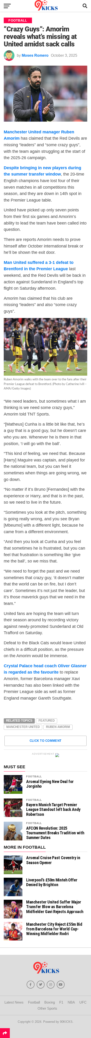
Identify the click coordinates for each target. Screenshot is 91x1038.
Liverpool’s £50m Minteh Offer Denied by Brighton (51, 882)
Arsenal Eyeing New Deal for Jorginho (50, 784)
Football (34, 776)
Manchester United (23, 727)
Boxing (49, 1002)
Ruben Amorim (58, 727)
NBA (71, 1002)
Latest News (14, 1002)
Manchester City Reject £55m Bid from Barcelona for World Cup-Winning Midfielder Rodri (54, 929)
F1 (61, 1002)
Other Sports (47, 1008)
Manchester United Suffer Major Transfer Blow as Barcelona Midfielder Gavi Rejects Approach (54, 906)
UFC (83, 1002)
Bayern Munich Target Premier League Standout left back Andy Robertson (53, 809)
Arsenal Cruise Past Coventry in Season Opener (53, 860)
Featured (46, 720)
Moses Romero (35, 55)
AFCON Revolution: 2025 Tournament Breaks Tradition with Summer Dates (55, 833)
